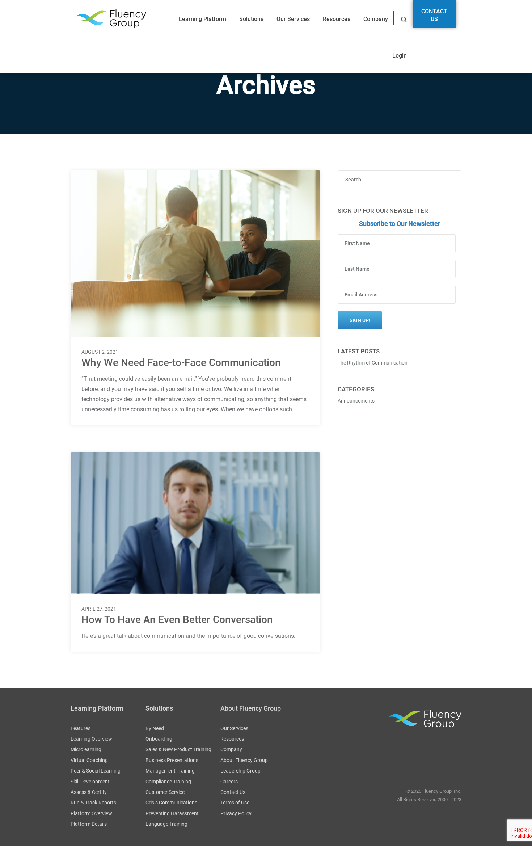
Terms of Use (234, 802)
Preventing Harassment (172, 813)
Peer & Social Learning (96, 771)
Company (375, 19)
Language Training (166, 824)
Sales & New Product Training (178, 749)
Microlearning (86, 749)
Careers (229, 781)
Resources (336, 19)
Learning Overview (91, 739)
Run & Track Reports (93, 802)
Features (80, 728)
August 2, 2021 (99, 352)
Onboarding (158, 739)
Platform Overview (91, 813)
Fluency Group (111, 19)
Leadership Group (240, 771)
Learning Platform (202, 19)
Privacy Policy (236, 813)
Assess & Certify (89, 792)
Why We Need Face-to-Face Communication (181, 363)
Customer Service (165, 792)
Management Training (170, 771)
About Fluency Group (244, 760)
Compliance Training (168, 781)
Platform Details (89, 824)
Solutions (251, 19)
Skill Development (90, 781)
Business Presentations (171, 760)
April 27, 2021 (98, 609)
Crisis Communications (171, 802)
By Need (154, 728)
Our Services (293, 19)
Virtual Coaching (89, 760)
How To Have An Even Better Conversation (177, 620)
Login (399, 55)
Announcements (356, 401)
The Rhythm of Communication (373, 363)
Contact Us (434, 15)
